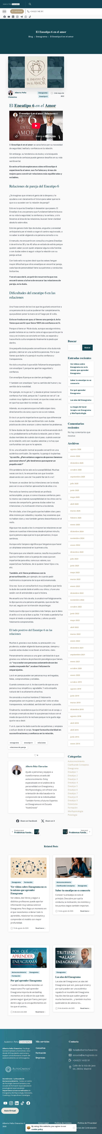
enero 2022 (75, 641)
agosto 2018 (75, 716)
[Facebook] (4, 17)
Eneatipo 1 (72, 772)
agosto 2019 (75, 689)
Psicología (72, 815)
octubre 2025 (76, 470)
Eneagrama (41, 36)
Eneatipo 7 (72, 793)
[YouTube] (9, 17)
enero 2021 (75, 661)
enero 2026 (75, 456)
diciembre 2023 (76, 552)
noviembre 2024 (77, 538)
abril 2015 (74, 730)
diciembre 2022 (76, 593)
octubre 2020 (76, 668)
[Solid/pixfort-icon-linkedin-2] (17, 1103)
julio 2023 (74, 559)
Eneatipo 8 (72, 797)
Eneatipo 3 (72, 779)
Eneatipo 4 (72, 782)
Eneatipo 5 (72, 786)
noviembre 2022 (77, 600)
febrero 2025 (75, 518)
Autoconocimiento (76, 761)
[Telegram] (21, 17)
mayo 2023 (75, 572)
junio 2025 (74, 490)
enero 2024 (75, 545)
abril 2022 (74, 627)
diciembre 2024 (76, 531)
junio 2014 (74, 737)
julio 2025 (74, 483)
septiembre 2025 (77, 477)
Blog (30, 36)
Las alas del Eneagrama (80, 400)
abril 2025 (74, 504)
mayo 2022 (75, 620)
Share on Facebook (28, 821)
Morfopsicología (75, 811)
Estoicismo (72, 804)
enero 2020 (75, 675)
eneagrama (14, 743)
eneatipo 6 (28, 743)
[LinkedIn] (13, 17)
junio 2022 (74, 613)
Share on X (50, 821)
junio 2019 (74, 696)
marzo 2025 (75, 511)
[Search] (30, 4)
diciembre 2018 (76, 709)
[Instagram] (17, 17)
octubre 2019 (76, 682)
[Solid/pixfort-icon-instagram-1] (11, 1103)
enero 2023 (75, 586)
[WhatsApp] (26, 17)
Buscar (72, 341)
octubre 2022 (76, 607)
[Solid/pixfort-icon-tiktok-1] (22, 1103)
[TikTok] (30, 17)
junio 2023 (74, 565)
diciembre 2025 (76, 463)
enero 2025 (75, 524)
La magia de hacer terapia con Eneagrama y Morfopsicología (80, 410)
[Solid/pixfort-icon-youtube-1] (5, 1103)
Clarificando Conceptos (78, 764)
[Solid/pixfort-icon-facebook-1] (28, 1103)
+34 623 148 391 (36, 11)
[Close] (74, 1128)
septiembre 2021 (77, 654)
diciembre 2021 (76, 648)
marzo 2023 (75, 579)
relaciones (42, 743)
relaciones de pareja (18, 747)
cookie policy (37, 1129)
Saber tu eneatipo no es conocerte (72, 890)
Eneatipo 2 (72, 775)
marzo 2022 (75, 634)
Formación (72, 807)
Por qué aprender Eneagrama (26, 980)
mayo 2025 (75, 497)
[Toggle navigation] (4, 11)
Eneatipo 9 (72, 800)
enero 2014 (75, 743)
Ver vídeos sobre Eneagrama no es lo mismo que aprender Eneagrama (28, 890)
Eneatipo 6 (72, 789)
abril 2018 (74, 723)
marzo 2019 (75, 702)
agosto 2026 (75, 449)
